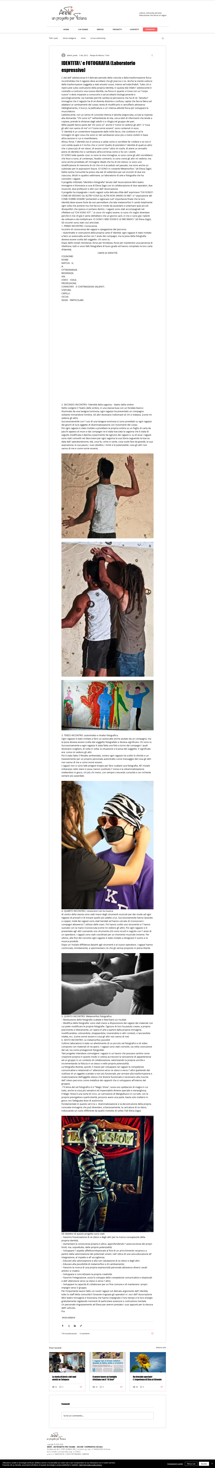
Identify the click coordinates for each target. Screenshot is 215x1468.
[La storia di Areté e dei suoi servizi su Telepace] (67, 1362)
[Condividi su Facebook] (62, 1326)
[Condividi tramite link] (81, 1326)
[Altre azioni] (152, 55)
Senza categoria (69, 38)
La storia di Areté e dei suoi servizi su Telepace (64, 1378)
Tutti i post (53, 38)
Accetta (204, 1464)
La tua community (97, 38)
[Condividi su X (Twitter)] (69, 1326)
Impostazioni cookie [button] (175, 1464)
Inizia (83, 38)
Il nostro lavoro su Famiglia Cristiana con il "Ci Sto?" (105, 1378)
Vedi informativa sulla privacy (90, 1465)
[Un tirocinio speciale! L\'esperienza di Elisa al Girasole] (148, 1362)
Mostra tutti (161, 1347)
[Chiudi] (212, 1464)
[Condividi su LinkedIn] (75, 1326)
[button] (83, 29)
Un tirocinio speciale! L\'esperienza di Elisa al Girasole (147, 1378)
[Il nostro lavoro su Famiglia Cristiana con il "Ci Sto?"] (108, 1362)
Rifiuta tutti (191, 1464)
